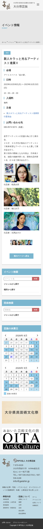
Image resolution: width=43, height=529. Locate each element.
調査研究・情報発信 (9, 508)
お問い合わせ (6, 522)
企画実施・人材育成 (9, 502)
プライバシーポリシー (20, 522)
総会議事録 (22, 513)
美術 (7, 53)
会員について (36, 502)
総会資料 (21, 510)
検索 (35, 279)
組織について (23, 499)
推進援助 (6, 505)
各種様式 (35, 505)
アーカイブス (36, 500)
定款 (20, 508)
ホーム (34, 497)
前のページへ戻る (21, 256)
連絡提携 (6, 499)
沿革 (20, 505)
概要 (20, 502)
